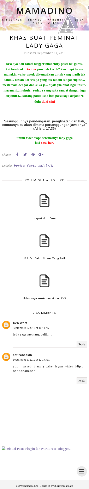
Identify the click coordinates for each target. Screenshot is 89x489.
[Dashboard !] (67, 41)
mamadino (32, 485)
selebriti (46, 165)
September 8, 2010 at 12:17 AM (31, 359)
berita (19, 165)
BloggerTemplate (63, 485)
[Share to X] (25, 154)
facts (31, 165)
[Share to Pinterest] (33, 154)
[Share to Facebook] (17, 154)
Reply (81, 344)
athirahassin (22, 355)
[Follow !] (65, 46)
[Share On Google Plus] (40, 154)
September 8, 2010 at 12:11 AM (31, 328)
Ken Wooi (20, 323)
